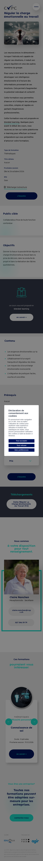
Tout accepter (21, 441)
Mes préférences (21, 450)
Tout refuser (22, 445)
